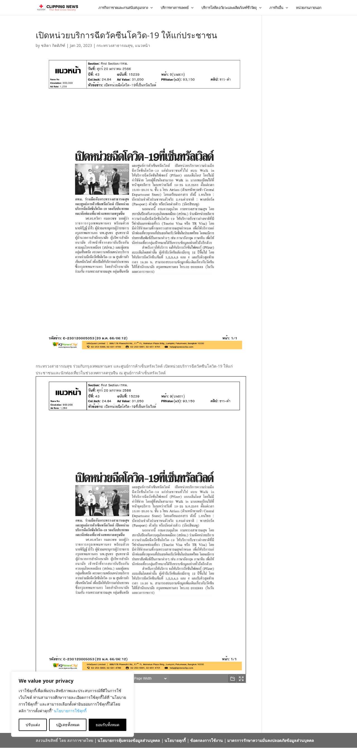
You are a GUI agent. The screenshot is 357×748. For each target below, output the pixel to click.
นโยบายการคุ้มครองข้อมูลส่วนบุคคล (129, 740)
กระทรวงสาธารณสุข (115, 45)
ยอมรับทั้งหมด (107, 724)
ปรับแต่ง (33, 724)
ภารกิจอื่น (276, 8)
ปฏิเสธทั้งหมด (67, 724)
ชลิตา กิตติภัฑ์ (53, 45)
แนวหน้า (142, 45)
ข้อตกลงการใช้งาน (206, 740)
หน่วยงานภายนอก (308, 8)
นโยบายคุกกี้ (175, 740)
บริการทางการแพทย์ (175, 8)
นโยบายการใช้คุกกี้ (70, 710)
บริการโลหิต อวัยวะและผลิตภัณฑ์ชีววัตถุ (229, 8)
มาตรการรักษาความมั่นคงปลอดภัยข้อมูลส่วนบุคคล (270, 740)
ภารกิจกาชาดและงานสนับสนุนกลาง (123, 8)
